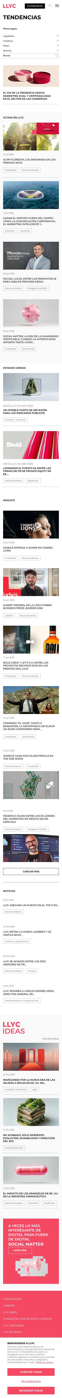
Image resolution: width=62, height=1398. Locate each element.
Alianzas (32, 971)
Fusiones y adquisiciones (17, 941)
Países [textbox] (6, 45)
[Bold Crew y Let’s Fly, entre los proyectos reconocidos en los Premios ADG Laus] (31, 642)
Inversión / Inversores (15, 419)
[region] (31, 1368)
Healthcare (49, 1203)
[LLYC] (9, 6)
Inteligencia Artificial (37, 288)
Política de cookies (44, 1362)
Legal (34, 1089)
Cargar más (31, 871)
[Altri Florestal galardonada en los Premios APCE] (31, 136)
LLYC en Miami (12, 1332)
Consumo (9, 230)
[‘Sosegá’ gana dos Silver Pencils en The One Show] (31, 785)
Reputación (33, 480)
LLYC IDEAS (10, 1312)
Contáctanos (35, 5)
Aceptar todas (31, 1372)
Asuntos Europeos (14, 1203)
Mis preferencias (31, 1381)
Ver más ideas (50, 1039)
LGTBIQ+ (9, 615)
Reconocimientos (30, 170)
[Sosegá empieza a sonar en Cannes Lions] (31, 527)
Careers (9, 1305)
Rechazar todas (31, 1390)
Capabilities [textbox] (8, 36)
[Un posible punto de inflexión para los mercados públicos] (31, 387)
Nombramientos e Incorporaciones (22, 1000)
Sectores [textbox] (7, 50)
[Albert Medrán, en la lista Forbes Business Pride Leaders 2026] (31, 584)
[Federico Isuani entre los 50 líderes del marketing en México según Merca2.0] (31, 848)
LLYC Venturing (13, 1325)
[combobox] (31, 36)
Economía (25, 230)
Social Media (28, 348)
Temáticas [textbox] (8, 40)
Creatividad (10, 170)
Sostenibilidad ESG (14, 1147)
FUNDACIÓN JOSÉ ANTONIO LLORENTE (27, 1318)
